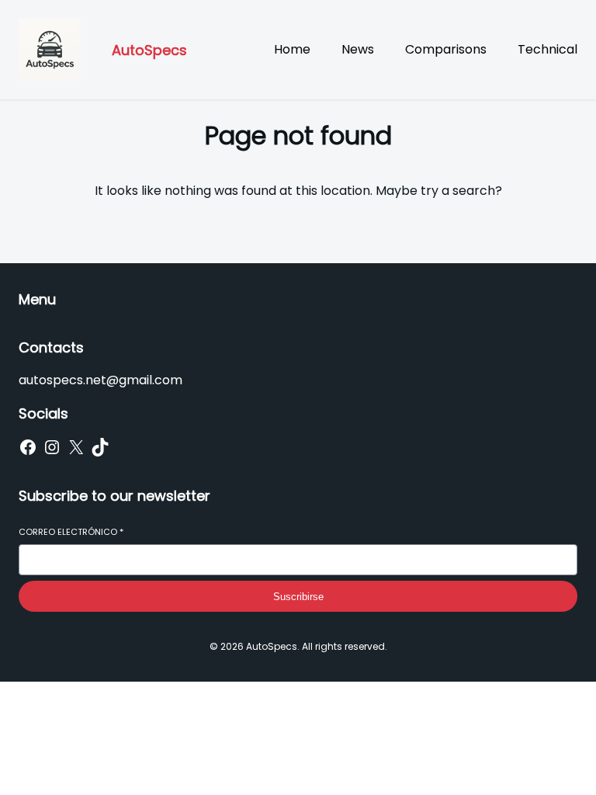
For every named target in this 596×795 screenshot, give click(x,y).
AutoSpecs (149, 50)
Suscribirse (298, 596)
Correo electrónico (71, 532)
